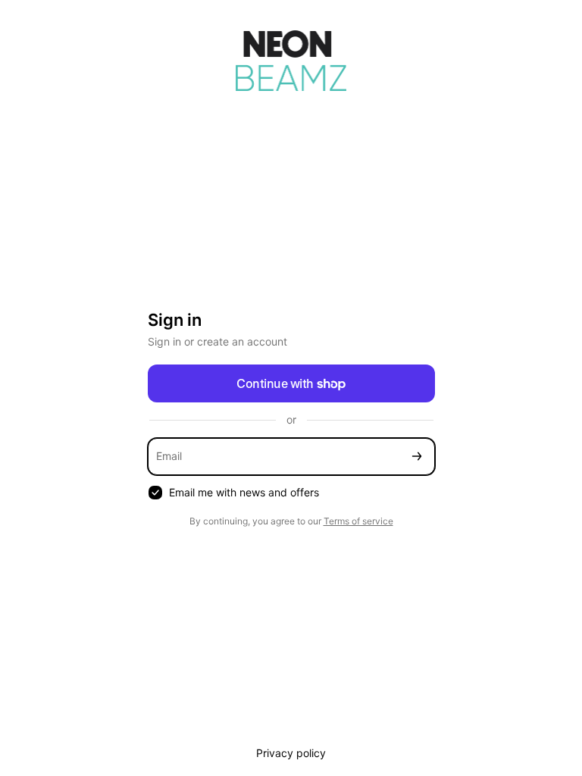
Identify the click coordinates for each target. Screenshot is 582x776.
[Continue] (417, 456)
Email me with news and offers (244, 492)
